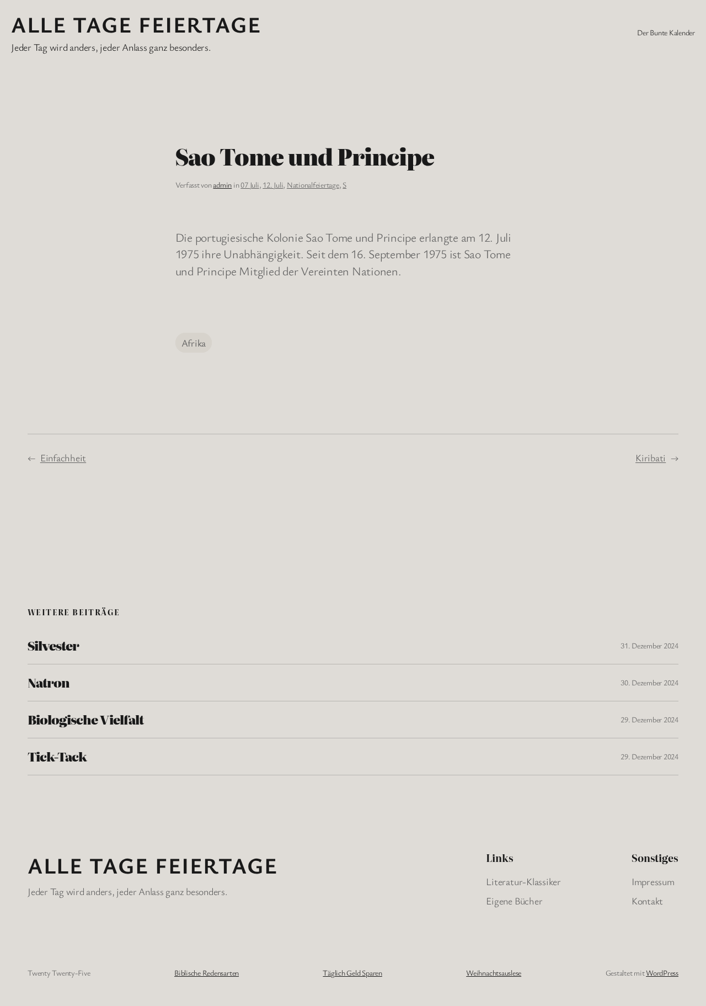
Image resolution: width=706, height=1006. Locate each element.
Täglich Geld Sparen (352, 972)
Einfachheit (63, 457)
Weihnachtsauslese (493, 972)
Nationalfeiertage (313, 184)
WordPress (662, 972)
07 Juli (249, 184)
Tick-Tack (57, 756)
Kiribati (650, 457)
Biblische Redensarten (206, 972)
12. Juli (273, 184)
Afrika (193, 342)
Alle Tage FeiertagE (136, 24)
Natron (48, 682)
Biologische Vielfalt (85, 719)
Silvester (53, 645)
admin (222, 184)
